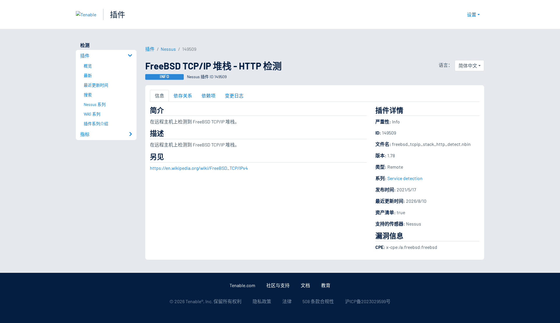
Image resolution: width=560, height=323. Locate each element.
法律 (287, 301)
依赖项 (209, 95)
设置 (471, 14)
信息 (159, 95)
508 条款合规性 (318, 301)
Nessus (168, 49)
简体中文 (468, 65)
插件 (117, 14)
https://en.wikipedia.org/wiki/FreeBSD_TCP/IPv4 (199, 168)
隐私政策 (262, 301)
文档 (305, 285)
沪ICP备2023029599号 (368, 301)
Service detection (405, 178)
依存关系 (183, 95)
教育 (325, 285)
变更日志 (234, 95)
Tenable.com (242, 285)
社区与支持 (278, 285)
